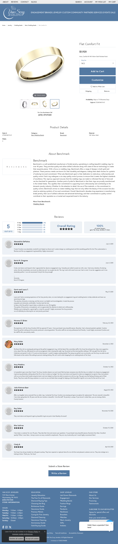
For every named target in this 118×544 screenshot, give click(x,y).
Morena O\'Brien (20, 320)
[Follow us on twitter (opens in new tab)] (10, 527)
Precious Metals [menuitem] (37, 512)
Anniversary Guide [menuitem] (38, 523)
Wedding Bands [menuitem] (66, 501)
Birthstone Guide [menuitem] (37, 506)
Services (98, 12)
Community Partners (82, 12)
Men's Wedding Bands (30, 25)
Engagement (37, 12)
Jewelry (57, 12)
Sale (113, 12)
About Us (92, 495)
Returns (107, 91)
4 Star (19, 225)
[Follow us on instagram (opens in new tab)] (6, 527)
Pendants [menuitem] (63, 509)
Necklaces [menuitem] (64, 512)
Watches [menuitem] (63, 517)
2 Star (19, 229)
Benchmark (63, 135)
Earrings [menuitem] (63, 506)
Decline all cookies (16, 539)
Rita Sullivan (19, 425)
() (44, 223)
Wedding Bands (18, 25)
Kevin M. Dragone (21, 260)
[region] (39, 63)
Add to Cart (97, 71)
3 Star (19, 227)
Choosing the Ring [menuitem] (38, 503)
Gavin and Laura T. (21, 289)
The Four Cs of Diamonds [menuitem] (40, 498)
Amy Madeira (19, 364)
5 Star (19, 223)
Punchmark (63, 540)
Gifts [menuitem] (62, 523)
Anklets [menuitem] (63, 525)
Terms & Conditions (61, 533)
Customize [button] (97, 79)
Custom (66, 12)
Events (106, 12)
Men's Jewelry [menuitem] (65, 520)
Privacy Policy (49, 533)
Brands (49, 12)
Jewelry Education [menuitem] (38, 495)
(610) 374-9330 (45, 115)
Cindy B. (17, 444)
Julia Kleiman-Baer (21, 387)
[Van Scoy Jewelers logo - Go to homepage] (14, 12)
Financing (92, 501)
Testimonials (94, 503)
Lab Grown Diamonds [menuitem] (68, 495)
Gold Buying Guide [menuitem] (38, 525)
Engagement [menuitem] (65, 498)
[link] (5, 2)
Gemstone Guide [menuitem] (37, 509)
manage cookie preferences (22, 534)
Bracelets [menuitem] (63, 514)
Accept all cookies (32, 539)
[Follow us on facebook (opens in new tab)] (3, 527)
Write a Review (59, 473)
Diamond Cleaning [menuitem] (38, 517)
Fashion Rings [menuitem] (65, 503)
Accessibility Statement (76, 533)
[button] (78, 2)
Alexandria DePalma (22, 241)
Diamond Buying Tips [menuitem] (39, 501)
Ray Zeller (18, 408)
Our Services (94, 498)
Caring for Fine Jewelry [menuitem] (40, 514)
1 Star (19, 232)
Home (3, 25)
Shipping (88, 91)
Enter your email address (97, 518)
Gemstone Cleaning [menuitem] (38, 520)
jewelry (10, 25)
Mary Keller (18, 341)
